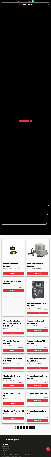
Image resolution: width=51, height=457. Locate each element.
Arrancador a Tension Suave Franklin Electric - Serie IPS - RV (12, 323)
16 (26, 427)
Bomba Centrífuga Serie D (37, 393)
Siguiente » (32, 427)
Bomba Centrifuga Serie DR (14, 411)
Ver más (13, 273)
